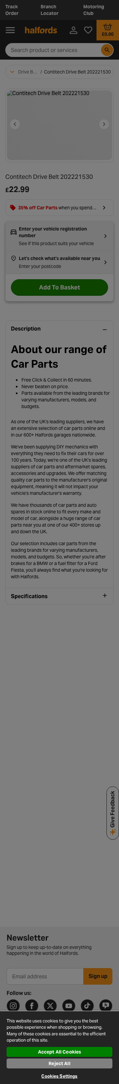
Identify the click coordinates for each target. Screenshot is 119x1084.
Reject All (59, 1063)
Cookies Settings (59, 1076)
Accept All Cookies (59, 1052)
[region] (59, 1047)
